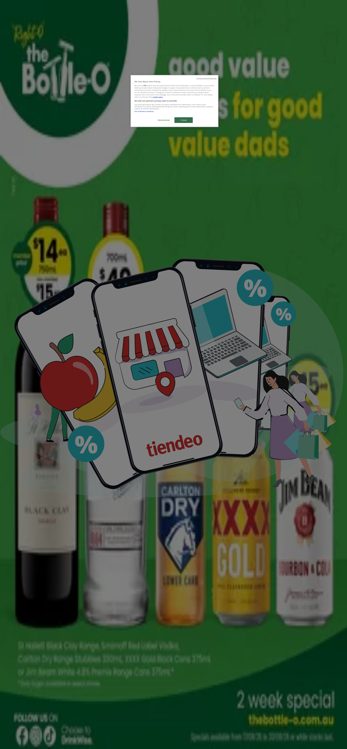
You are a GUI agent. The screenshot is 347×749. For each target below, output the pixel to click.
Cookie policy (158, 97)
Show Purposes (164, 120)
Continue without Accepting (206, 78)
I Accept (184, 120)
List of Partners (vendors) (144, 111)
